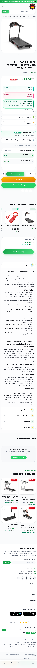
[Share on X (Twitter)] (26, 190)
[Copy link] (22, 190)
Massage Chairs (25, 649)
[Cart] (3, 6)
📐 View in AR (20, 49)
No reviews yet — (29, 72)
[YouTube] (18, 578)
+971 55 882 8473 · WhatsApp (26, 571)
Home (34, 16)
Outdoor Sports (8, 649)
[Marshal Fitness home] (32, 6)
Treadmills (33, 642)
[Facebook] (26, 578)
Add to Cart (14, 174)
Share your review (17, 457)
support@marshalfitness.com (26, 573)
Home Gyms (12, 642)
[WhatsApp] (34, 578)
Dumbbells (17, 644)
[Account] (7, 6)
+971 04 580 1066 (29, 568)
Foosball (9, 646)
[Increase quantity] (27, 174)
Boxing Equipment (25, 646)
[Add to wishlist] (3, 174)
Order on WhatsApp (17, 185)
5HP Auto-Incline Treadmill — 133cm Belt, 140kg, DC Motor (29, 226)
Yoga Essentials (16, 649)
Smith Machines (32, 644)
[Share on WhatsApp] (30, 190)
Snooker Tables (15, 646)
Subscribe (6, 562)
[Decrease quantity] (34, 174)
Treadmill (29, 16)
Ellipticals (23, 642)
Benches (5, 644)
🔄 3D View (30, 49)
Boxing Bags (33, 646)
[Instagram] (30, 578)
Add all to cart (17, 251)
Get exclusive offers (29, 559)
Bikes (28, 642)
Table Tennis (33, 649)
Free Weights (24, 644)
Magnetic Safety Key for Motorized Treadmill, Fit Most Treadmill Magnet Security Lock (13, 227)
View (18, 233)
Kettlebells (11, 644)
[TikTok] (22, 578)
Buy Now (17, 179)
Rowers (18, 642)
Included (14, 209)
